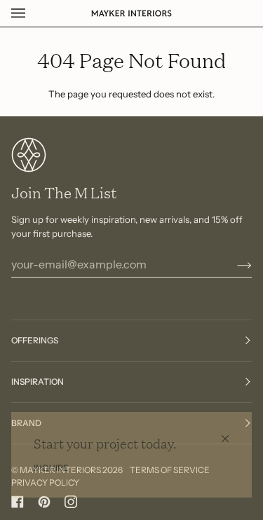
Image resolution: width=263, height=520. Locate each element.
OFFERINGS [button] (34, 340)
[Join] (233, 264)
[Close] (231, 432)
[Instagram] (71, 501)
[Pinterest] (44, 501)
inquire (51, 468)
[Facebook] (17, 501)
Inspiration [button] (37, 381)
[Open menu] (32, 13)
